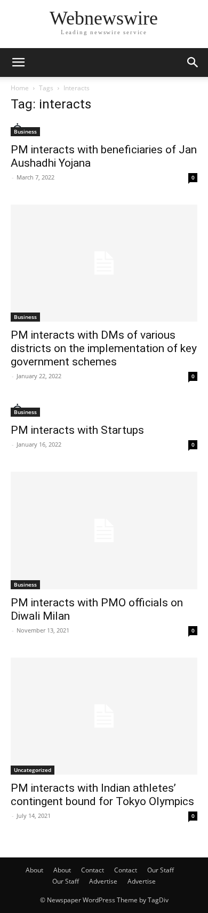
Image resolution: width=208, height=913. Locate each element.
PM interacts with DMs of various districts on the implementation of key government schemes (104, 348)
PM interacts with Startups (77, 430)
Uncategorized (32, 770)
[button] (18, 62)
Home (20, 87)
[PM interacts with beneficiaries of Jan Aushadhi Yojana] (104, 129)
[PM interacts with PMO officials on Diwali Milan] (104, 530)
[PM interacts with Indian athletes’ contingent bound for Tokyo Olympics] (104, 716)
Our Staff (160, 870)
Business (25, 131)
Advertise (103, 881)
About (34, 870)
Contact (92, 870)
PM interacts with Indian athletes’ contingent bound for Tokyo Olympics (102, 795)
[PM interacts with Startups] (104, 410)
